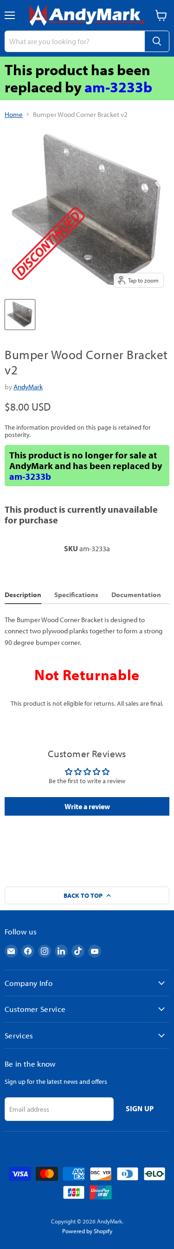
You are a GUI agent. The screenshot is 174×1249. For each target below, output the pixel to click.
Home (14, 114)
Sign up (140, 1108)
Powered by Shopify (87, 1231)
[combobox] (74, 41)
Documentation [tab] (136, 594)
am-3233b (118, 86)
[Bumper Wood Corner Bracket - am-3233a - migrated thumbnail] (20, 314)
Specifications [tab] (76, 594)
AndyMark (28, 386)
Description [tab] (23, 594)
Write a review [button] (87, 806)
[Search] (156, 41)
